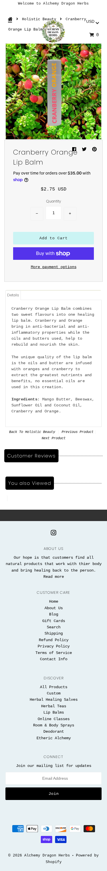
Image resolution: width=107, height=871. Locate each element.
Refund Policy (53, 640)
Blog (53, 614)
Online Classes (54, 719)
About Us (54, 608)
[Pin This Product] (94, 149)
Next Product (54, 438)
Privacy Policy (54, 646)
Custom (53, 693)
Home (53, 601)
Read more (53, 576)
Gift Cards (53, 621)
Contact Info (53, 659)
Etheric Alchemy (54, 738)
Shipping (54, 633)
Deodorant (53, 731)
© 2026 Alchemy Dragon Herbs (39, 855)
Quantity (53, 201)
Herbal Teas (53, 706)
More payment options (53, 267)
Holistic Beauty (40, 432)
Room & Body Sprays (53, 725)
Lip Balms (53, 712)
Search (53, 627)
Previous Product (78, 432)
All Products (53, 687)
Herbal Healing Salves (54, 699)
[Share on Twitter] (85, 149)
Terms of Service (53, 653)
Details (13, 295)
